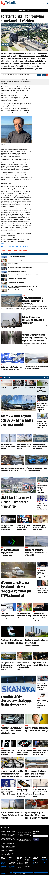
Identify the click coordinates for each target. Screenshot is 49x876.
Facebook (3, 860)
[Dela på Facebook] (38, 75)
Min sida (10, 859)
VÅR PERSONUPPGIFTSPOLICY (26, 872)
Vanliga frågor (12, 868)
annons (15, 250)
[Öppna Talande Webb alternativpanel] (47, 75)
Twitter (2, 863)
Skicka (36, 839)
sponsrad (3, 250)
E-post (34, 833)
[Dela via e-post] (43, 75)
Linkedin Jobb (3, 866)
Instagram (3, 862)
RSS (1, 867)
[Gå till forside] (20, 3)
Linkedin (2, 864)
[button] (44, 377)
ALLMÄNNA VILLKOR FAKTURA (41, 872)
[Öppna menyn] (47, 3)
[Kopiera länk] (45, 75)
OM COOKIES (16, 872)
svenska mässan (23, 250)
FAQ (11, 872)
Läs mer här (35, 863)
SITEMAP (3, 873)
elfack (10, 250)
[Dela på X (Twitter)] (40, 75)
